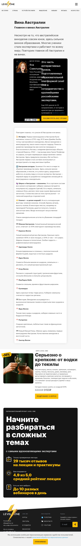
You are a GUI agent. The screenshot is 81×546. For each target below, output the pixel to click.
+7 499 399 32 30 (9, 531)
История (5, 10)
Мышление (43, 10)
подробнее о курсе (47, 396)
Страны (15, 10)
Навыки (54, 10)
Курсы (24, 517)
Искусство (75, 10)
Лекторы (25, 521)
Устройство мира (28, 10)
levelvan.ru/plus (59, 113)
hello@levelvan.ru (10, 525)
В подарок (26, 525)
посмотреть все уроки (55, 118)
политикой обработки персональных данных (50, 537)
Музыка (64, 10)
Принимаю (40, 542)
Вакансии (26, 529)
